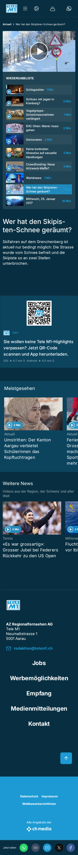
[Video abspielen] (39, 51)
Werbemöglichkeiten (39, 678)
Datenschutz (29, 796)
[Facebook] (71, 848)
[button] (35, 848)
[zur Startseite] (11, 8)
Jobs (39, 662)
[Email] (47, 848)
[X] (59, 848)
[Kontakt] (68, 8)
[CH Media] (39, 828)
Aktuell (7, 24)
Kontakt (39, 723)
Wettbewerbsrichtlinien (39, 803)
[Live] (36, 8)
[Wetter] (52, 8)
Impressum (50, 796)
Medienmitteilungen (39, 708)
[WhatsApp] (24, 848)
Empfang (38, 693)
